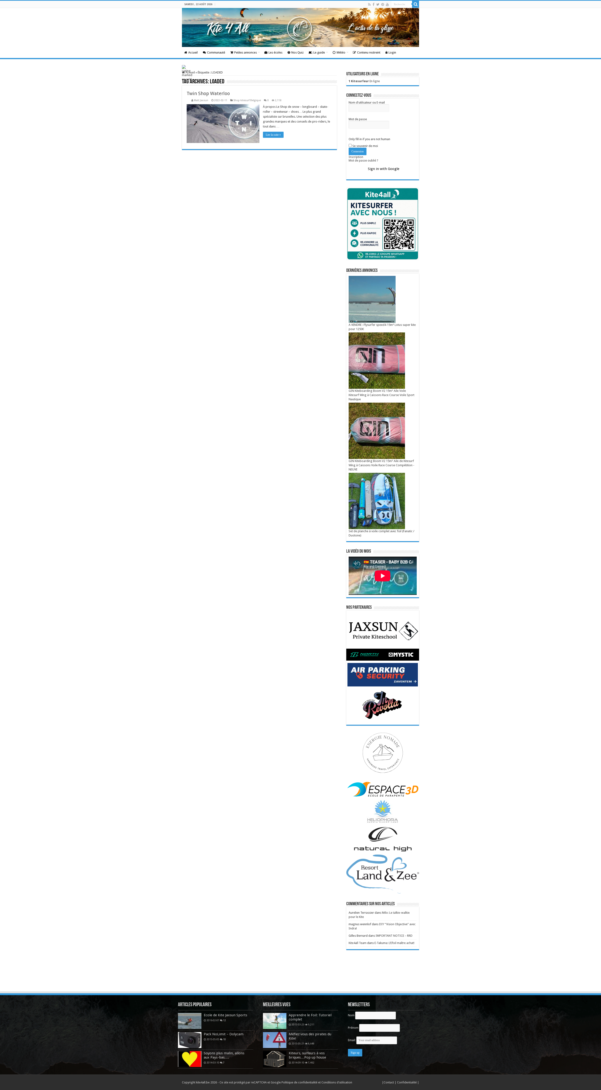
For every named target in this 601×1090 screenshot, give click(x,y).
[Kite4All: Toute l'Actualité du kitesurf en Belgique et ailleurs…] (300, 27)
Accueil (193, 52)
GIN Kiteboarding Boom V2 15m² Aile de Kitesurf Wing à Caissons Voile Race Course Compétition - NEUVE (381, 465)
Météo (341, 52)
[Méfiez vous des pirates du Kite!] (274, 1040)
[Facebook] (373, 4)
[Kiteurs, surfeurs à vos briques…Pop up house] (274, 1059)
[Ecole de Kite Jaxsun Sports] (189, 1021)
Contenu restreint (368, 52)
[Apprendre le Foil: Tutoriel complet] (274, 1021)
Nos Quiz (297, 52)
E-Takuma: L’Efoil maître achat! (394, 943)
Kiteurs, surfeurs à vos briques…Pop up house (307, 1055)
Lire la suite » (273, 134)
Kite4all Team (357, 943)
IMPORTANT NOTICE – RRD (394, 935)
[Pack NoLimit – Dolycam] (189, 1040)
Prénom (353, 1027)
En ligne (364, 81)
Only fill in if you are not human (369, 139)
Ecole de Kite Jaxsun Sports (225, 1015)
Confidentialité (407, 1082)
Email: (352, 1040)
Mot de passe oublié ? (363, 160)
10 (224, 1039)
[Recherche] (415, 4)
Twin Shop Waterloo (208, 93)
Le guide (319, 52)
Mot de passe (358, 119)
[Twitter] (378, 4)
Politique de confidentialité (299, 1082)
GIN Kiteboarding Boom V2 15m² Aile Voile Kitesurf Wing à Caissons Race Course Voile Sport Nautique (381, 395)
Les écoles (275, 52)
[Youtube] (387, 4)
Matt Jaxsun (201, 100)
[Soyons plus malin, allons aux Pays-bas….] (189, 1059)
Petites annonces (245, 52)
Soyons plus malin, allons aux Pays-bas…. (224, 1055)
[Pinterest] (383, 4)
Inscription (356, 157)
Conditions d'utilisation (336, 1082)
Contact (389, 1082)
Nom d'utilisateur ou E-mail (367, 102)
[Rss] (369, 4)
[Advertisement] (300, 978)
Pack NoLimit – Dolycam (223, 1034)
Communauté (216, 52)
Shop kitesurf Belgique (247, 100)
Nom (351, 1015)
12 (224, 1020)
